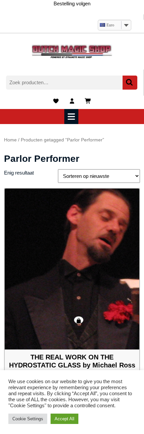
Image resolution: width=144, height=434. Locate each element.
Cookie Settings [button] (27, 418)
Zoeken (130, 83)
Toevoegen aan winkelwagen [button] (78, 320)
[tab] (72, 116)
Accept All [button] (64, 418)
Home (10, 139)
